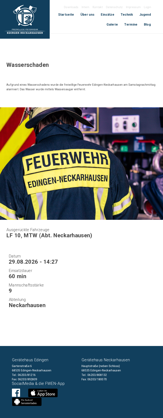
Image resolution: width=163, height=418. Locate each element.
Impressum (133, 7)
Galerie (112, 24)
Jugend (145, 14)
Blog (147, 24)
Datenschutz (114, 7)
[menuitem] (66, 15)
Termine (130, 24)
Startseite (66, 14)
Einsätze (107, 14)
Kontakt (98, 7)
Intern (85, 7)
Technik (127, 14)
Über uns (88, 14)
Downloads (71, 7)
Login (147, 7)
